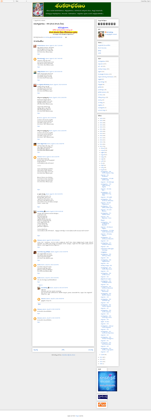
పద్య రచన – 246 (105, 313)
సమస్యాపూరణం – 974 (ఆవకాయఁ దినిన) (106, 214)
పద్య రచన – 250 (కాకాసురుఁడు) (105, 290)
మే (102, 163)
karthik (39, 264)
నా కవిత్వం (100, 102)
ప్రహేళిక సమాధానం (102, 92)
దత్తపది (99, 71)
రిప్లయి (38, 54)
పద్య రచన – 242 (105, 335)
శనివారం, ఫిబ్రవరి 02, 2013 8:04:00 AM (53, 71)
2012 (101, 357)
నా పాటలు (100, 94)
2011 (101, 359)
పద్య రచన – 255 (105, 257)
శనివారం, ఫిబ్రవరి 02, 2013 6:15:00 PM (50, 156)
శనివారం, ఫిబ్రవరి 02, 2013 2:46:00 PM (55, 143)
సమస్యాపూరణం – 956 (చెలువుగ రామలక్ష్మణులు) (107, 338)
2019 (101, 133)
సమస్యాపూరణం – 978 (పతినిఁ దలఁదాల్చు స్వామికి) (106, 185)
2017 (101, 137)
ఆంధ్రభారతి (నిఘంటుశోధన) (104, 45)
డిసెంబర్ (103, 148)
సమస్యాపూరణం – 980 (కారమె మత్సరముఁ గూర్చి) (107, 172)
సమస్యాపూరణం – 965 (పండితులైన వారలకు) (106, 281)
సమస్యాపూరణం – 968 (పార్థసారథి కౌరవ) (106, 260)
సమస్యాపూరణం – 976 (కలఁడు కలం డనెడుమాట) (107, 200)
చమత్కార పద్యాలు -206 (106, 265)
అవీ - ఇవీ (100, 66)
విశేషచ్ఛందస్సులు (102, 97)
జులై (102, 159)
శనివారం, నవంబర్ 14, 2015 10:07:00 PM (59, 287)
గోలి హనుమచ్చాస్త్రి (41, 58)
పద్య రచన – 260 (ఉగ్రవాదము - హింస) (106, 217)
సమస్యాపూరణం (101, 61)
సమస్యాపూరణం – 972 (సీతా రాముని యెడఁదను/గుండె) (107, 231)
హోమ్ (63, 350)
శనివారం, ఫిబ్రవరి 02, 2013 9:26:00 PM (54, 194)
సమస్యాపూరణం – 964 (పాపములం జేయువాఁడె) (107, 287)
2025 (101, 120)
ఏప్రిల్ (102, 165)
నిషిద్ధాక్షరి (100, 84)
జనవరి (102, 354)
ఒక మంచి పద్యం (101, 110)
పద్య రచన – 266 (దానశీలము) (105, 175)
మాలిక (99, 53)
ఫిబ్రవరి (103, 169)
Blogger (77, 415)
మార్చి (102, 167)
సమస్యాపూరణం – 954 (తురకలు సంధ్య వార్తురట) (107, 349)
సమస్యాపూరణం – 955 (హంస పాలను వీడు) (106, 343)
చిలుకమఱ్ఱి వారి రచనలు (103, 74)
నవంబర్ (103, 150)
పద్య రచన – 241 (105, 340)
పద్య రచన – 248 (105, 302)
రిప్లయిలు (41, 285)
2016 (101, 140)
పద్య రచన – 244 (105, 323)
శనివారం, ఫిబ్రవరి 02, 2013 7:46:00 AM (53, 58)
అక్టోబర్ (103, 152)
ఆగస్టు (102, 156)
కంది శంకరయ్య (40, 211)
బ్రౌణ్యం (99, 50)
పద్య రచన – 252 (105, 276)
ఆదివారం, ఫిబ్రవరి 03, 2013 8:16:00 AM (54, 211)
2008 (101, 363)
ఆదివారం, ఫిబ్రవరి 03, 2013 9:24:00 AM (50, 240)
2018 (101, 135)
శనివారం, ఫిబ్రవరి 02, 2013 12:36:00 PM (57, 97)
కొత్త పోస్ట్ (36, 350)
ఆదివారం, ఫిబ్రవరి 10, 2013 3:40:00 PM (59, 251)
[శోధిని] (102, 406)
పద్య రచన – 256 (105, 246)
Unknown (39, 156)
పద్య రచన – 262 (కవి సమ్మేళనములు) (106, 203)
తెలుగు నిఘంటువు (102, 48)
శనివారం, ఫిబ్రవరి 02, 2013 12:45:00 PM (47, 117)
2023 (101, 125)
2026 (101, 118)
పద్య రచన (100, 63)
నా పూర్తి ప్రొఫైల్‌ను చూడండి (111, 34)
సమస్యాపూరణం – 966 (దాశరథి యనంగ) (106, 274)
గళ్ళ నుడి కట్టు (101, 81)
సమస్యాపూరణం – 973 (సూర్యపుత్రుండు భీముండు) (106, 224)
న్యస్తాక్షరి (100, 79)
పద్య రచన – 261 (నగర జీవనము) (106, 210)
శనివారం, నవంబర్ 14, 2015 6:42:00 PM (50, 264)
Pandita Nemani (41, 45)
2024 (101, 122)
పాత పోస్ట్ (90, 350)
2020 (101, 131)
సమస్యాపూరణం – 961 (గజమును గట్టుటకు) (106, 305)
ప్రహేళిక (99, 87)
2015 (101, 142)
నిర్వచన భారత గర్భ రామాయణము (105, 76)
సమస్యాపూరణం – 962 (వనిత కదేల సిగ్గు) (106, 300)
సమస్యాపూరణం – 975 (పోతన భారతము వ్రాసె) (106, 207)
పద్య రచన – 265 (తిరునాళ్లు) (107, 182)
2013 (101, 146)
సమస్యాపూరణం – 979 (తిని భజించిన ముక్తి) (107, 179)
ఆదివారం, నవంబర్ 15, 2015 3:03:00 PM (51, 309)
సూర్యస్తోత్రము (104, 252)
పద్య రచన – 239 (105, 351)
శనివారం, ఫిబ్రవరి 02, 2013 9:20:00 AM (58, 84)
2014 (101, 144)
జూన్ (102, 161)
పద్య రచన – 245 (105, 319)
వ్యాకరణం (100, 105)
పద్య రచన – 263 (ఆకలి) (106, 197)
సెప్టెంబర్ (103, 154)
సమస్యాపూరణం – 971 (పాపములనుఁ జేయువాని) (107, 238)
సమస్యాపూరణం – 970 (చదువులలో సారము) (106, 243)
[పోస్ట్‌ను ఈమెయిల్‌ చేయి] (66, 37)
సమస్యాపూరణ (101, 107)
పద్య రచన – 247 (105, 308)
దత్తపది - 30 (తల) (105, 321)
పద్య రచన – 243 (105, 329)
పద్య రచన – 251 (105, 284)
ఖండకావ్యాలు (101, 89)
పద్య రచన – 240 (105, 346)
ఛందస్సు (100, 100)
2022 (101, 127)
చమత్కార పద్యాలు (102, 69)
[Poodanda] (103, 398)
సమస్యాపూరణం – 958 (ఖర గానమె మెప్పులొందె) (107, 326)
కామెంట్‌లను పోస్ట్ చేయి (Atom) (68, 355)
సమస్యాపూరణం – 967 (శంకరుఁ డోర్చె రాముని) (106, 268)
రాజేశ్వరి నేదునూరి (41, 71)
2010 (101, 361)
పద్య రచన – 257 (105, 241)
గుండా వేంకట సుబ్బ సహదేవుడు (43, 251)
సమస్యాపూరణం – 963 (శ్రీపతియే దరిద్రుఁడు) (106, 294)
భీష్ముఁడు (103, 220)
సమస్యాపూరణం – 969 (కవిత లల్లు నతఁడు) (106, 255)
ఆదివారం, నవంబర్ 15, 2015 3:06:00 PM (55, 298)
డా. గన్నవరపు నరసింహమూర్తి (43, 84)
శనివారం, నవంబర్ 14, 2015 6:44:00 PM (50, 277)
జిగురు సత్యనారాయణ (42, 143)
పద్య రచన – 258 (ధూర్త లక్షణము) (106, 234)
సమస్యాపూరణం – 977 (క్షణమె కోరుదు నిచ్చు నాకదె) (106, 194)
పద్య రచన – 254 (105, 263)
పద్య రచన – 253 (105, 271)
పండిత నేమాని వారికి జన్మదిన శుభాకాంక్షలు (107, 249)
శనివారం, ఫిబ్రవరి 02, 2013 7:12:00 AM (54, 45)
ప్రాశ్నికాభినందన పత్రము (106, 278)
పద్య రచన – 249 (105, 297)
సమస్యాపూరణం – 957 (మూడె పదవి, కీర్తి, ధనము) (107, 332)
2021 (101, 129)
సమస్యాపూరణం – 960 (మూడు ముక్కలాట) (106, 311)
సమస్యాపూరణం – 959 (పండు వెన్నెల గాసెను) (106, 316)
